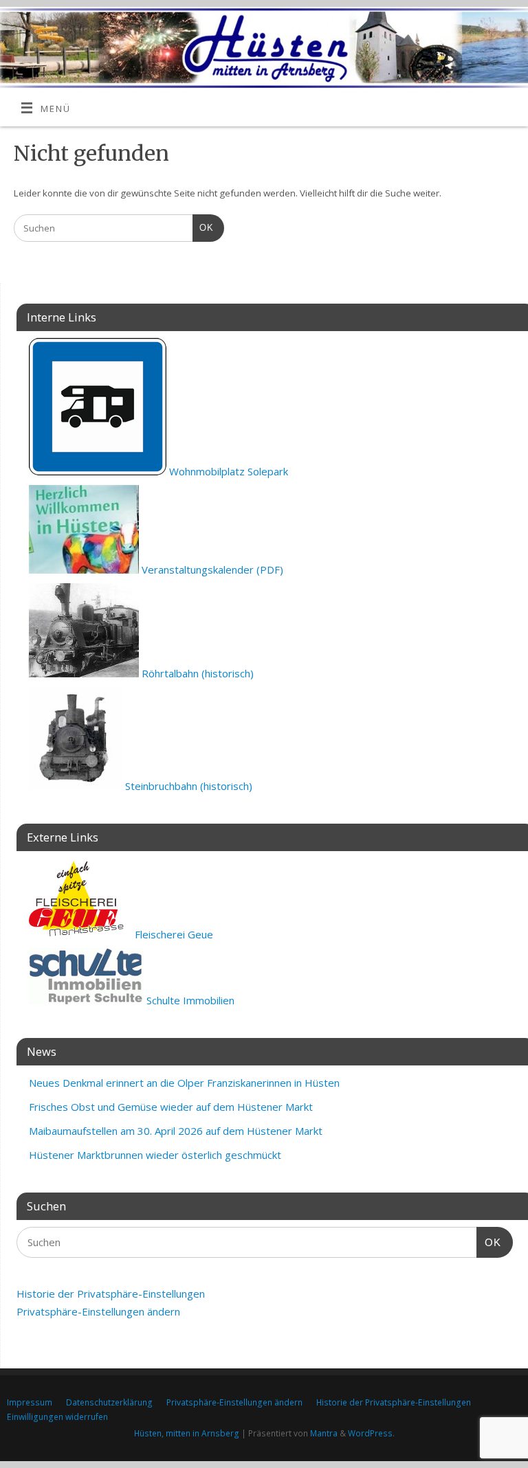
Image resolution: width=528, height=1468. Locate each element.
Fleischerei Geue (172, 934)
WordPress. (371, 1433)
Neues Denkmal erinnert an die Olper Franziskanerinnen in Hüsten (184, 1082)
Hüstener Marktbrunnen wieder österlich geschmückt (155, 1155)
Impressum (29, 1402)
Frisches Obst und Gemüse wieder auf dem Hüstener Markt (171, 1107)
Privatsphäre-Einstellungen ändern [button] (98, 1311)
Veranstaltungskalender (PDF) (211, 569)
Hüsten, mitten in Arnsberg (186, 1433)
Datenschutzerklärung (109, 1402)
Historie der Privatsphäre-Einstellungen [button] (110, 1293)
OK (203, 227)
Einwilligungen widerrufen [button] (57, 1417)
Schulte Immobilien (189, 1000)
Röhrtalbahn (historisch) (196, 673)
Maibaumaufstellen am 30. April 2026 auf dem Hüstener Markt (175, 1131)
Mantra (324, 1433)
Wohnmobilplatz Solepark (227, 471)
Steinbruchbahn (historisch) (187, 786)
